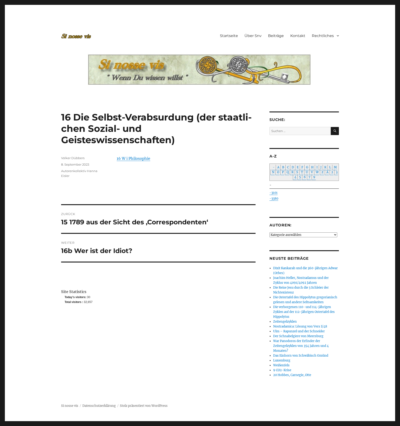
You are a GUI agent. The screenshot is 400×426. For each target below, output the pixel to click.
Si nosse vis (69, 406)
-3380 (273, 199)
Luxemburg (281, 360)
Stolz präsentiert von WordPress (144, 406)
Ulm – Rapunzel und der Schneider (299, 331)
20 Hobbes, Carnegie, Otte (292, 375)
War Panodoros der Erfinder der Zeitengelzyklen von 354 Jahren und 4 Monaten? (301, 346)
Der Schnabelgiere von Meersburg (298, 336)
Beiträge (276, 36)
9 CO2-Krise (282, 370)
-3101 (273, 193)
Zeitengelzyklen (285, 322)
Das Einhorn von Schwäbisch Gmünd (300, 356)
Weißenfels (281, 365)
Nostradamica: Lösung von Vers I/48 (300, 326)
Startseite (229, 36)
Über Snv (253, 36)
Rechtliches (323, 36)
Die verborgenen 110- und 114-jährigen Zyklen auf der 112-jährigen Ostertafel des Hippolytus (304, 312)
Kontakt (297, 36)
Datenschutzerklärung (99, 406)
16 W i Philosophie (133, 158)
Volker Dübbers (72, 158)
